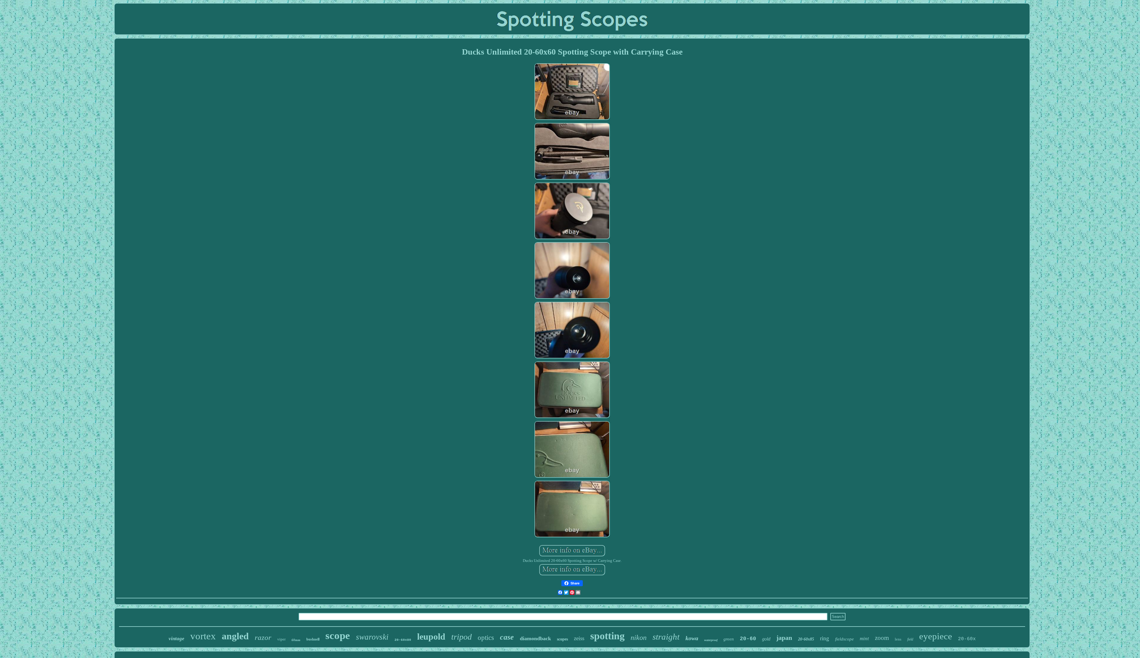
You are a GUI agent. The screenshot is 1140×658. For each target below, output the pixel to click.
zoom (882, 637)
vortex (203, 636)
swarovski (372, 636)
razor (263, 637)
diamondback (535, 638)
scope (337, 635)
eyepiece (935, 636)
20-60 (748, 639)
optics (486, 637)
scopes (562, 639)
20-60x (967, 639)
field (910, 639)
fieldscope (844, 639)
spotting (607, 635)
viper (281, 639)
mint (864, 638)
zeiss (579, 638)
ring (824, 638)
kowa (691, 638)
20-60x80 (403, 640)
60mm (296, 640)
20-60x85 (806, 639)
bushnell (312, 639)
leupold (431, 636)
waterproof (711, 640)
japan (784, 637)
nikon (639, 637)
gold (766, 638)
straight (666, 636)
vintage (176, 638)
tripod (461, 636)
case (507, 637)
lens (898, 639)
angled (235, 636)
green (728, 639)
